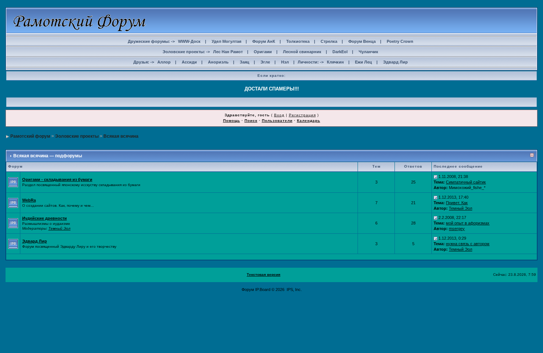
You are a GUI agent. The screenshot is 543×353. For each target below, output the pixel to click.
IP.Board (262, 289)
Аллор (164, 62)
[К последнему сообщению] (435, 176)
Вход (279, 115)
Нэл (285, 62)
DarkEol (340, 51)
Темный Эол (460, 208)
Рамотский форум (30, 136)
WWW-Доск (189, 41)
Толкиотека (298, 41)
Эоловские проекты (77, 136)
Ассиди (189, 62)
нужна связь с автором (467, 243)
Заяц (244, 62)
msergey (457, 228)
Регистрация (302, 115)
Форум (248, 289)
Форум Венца (362, 41)
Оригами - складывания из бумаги (57, 179)
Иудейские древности (44, 218)
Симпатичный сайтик (466, 182)
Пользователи (277, 121)
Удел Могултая (226, 41)
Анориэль (218, 62)
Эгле (265, 62)
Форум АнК (263, 41)
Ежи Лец (363, 62)
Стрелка (329, 41)
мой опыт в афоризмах (467, 223)
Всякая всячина (121, 136)
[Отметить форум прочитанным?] (13, 181)
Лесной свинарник (302, 51)
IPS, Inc (294, 289)
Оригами (263, 51)
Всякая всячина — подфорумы (47, 155)
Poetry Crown (400, 41)
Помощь (231, 121)
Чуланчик (368, 51)
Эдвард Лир (395, 62)
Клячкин (335, 62)
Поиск (251, 121)
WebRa (29, 200)
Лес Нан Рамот (228, 51)
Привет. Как (457, 203)
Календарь (308, 121)
